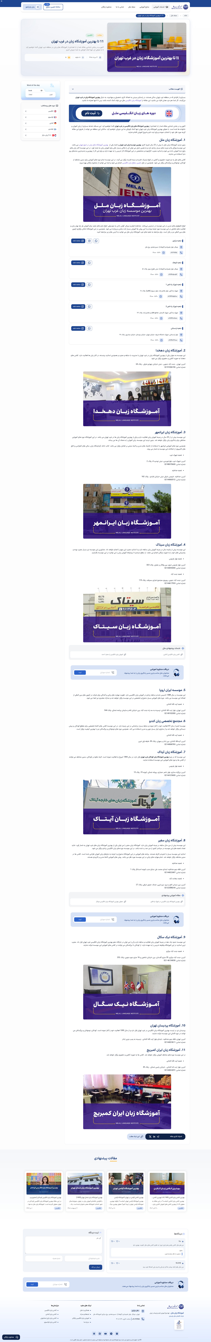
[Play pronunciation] (41, 90)
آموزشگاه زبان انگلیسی (133, 100)
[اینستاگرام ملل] (89, 241)
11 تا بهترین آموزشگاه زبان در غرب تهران (151, 15)
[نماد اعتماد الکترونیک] (179, 1325)
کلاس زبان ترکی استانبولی (49, 1318)
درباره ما (86, 1322)
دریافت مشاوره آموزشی (159, 669)
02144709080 (172, 318)
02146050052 (172, 274)
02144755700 (172, 296)
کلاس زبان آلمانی (51, 1314)
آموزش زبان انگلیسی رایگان (80, 1318)
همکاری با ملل (84, 1310)
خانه (185, 15)
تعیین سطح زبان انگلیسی (131, 163)
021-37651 (136, 1319)
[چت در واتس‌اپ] (96, 241)
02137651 (174, 252)
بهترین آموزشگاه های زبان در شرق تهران (93, 145)
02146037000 (173, 340)
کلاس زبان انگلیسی (51, 1310)
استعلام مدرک (84, 1314)
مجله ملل (174, 15)
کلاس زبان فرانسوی (50, 1322)
